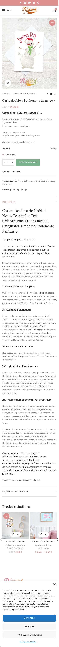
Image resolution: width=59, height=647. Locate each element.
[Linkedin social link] (34, 2)
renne (53, 323)
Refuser (29, 626)
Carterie (19, 181)
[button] (54, 584)
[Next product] (55, 94)
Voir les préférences (29, 634)
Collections (18, 93)
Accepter (29, 618)
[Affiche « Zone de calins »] (43, 525)
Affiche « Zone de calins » (43, 541)
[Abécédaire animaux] (15, 525)
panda (35, 326)
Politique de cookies (28, 641)
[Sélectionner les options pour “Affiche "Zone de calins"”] (41, 534)
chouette (45, 333)
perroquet (15, 326)
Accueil (5, 93)
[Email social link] (25, 2)
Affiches (48, 545)
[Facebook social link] (21, 2)
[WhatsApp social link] (38, 2)
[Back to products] (51, 94)
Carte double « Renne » (30, 480)
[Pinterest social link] (29, 2)
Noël (42, 293)
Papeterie (31, 93)
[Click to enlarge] (8, 83)
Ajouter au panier (28, 162)
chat (36, 329)
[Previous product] (47, 94)
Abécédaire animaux (15, 541)
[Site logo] (29, 10)
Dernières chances (45, 181)
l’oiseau (14, 333)
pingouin (34, 323)
